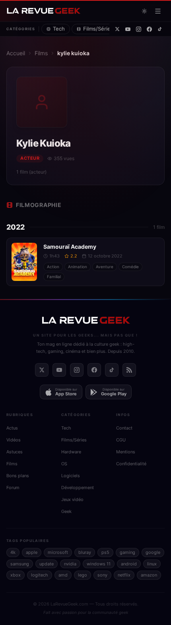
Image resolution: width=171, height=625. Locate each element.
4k (13, 552)
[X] (117, 29)
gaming (127, 552)
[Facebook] (149, 29)
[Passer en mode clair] (144, 11)
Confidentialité (131, 463)
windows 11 (99, 564)
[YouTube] (128, 29)
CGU (121, 440)
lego (82, 575)
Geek (66, 511)
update (46, 564)
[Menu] (158, 11)
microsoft (58, 552)
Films (41, 53)
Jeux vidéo (72, 499)
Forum (12, 487)
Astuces (14, 452)
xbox (15, 575)
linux (152, 564)
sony (102, 575)
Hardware (71, 452)
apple (31, 552)
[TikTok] (160, 29)
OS (64, 463)
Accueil (15, 53)
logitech (39, 575)
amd (63, 575)
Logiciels (70, 475)
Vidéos (13, 440)
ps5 (105, 552)
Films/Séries (98, 28)
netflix (124, 575)
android (129, 564)
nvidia (70, 564)
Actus (12, 428)
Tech (59, 28)
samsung (19, 564)
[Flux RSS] (129, 370)
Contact (124, 428)
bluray (84, 552)
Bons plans (17, 475)
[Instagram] (139, 29)
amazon (149, 575)
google (153, 552)
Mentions (125, 452)
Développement (77, 487)
